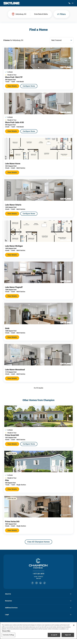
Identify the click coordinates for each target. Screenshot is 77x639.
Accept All (54, 635)
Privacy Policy (6, 631)
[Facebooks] (32, 583)
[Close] (74, 625)
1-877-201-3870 (38, 574)
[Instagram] (36, 583)
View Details (12, 86)
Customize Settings (8, 635)
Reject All (68, 635)
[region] (38, 630)
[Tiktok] (44, 583)
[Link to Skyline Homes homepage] (12, 3)
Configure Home (29, 86)
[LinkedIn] (40, 583)
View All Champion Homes (38, 542)
